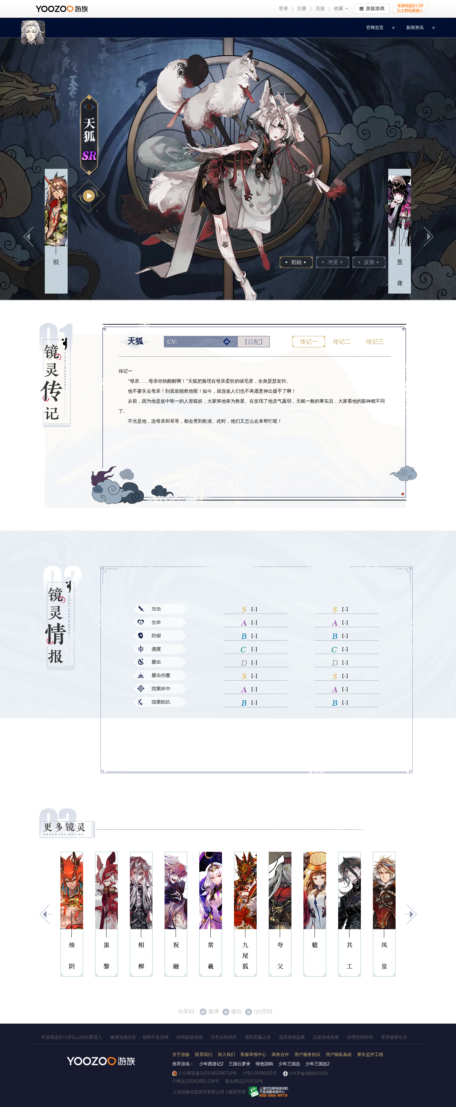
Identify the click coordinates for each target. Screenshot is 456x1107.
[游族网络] (62, 9)
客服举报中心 (253, 1054)
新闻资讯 (415, 27)
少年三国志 (289, 1063)
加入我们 (226, 1054)
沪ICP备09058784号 (308, 1073)
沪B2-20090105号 (260, 1073)
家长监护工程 (370, 1054)
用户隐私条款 (339, 1054)
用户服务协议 (307, 1054)
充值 (320, 8)
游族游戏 (375, 8)
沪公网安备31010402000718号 (207, 1073)
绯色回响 (264, 1063)
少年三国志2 (317, 1063)
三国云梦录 (239, 1063)
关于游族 (181, 1054)
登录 (283, 8)
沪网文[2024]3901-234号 (195, 1081)
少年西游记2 (211, 1063)
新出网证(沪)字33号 (244, 1081)
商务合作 (280, 1054)
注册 (301, 8)
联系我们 (203, 1054)
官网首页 (375, 27)
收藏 (338, 8)
